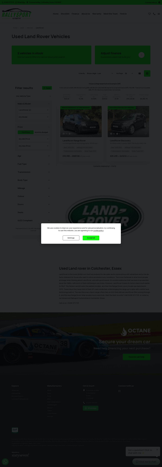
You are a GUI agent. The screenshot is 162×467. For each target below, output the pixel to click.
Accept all (91, 238)
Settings (70, 238)
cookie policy (98, 230)
